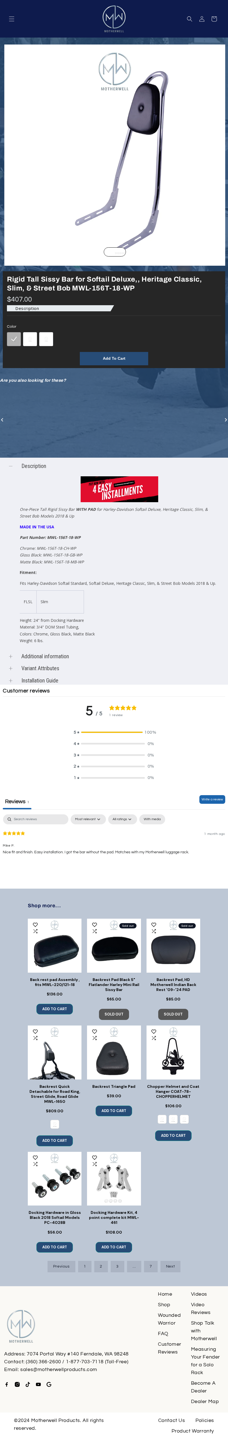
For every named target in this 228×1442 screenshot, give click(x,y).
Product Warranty (193, 1431)
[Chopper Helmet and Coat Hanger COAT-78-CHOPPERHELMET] (173, 1052)
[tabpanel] (114, 850)
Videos (199, 1294)
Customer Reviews (169, 1348)
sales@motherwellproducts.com (58, 1369)
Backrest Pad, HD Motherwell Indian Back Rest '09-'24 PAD (173, 984)
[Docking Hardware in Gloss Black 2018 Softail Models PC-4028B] (54, 1179)
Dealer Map (205, 1401)
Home (165, 1294)
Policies (204, 1420)
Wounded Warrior (169, 1319)
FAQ (163, 1333)
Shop (164, 1304)
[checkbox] (152, 819)
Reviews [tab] (17, 801)
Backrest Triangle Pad (113, 1086)
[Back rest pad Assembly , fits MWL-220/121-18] (54, 945)
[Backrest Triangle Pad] (114, 1052)
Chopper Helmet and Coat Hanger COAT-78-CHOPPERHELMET (173, 1091)
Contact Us (171, 1420)
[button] (12, 19)
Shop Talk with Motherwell (204, 1330)
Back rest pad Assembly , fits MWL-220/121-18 (55, 982)
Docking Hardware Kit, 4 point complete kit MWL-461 (114, 1217)
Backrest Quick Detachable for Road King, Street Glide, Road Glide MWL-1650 (54, 1094)
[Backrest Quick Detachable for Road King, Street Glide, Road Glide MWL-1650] (54, 1052)
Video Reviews (201, 1308)
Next (170, 1266)
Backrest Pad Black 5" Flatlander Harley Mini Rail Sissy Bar (114, 984)
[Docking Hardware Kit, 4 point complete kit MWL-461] (114, 1179)
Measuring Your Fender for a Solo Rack (205, 1361)
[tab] (114, 253)
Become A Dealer (203, 1387)
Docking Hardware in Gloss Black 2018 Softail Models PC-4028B (55, 1217)
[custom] (6, 1384)
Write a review (212, 799)
